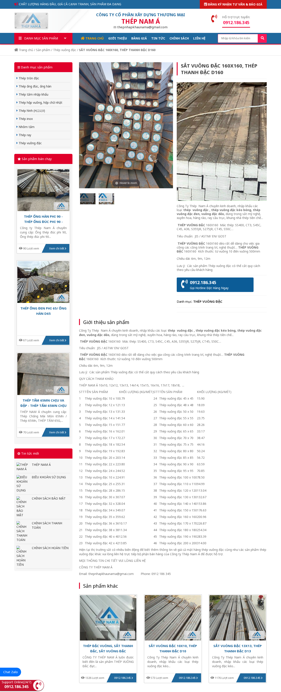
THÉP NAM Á (41, 465)
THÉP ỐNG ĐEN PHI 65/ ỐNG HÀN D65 (43, 310)
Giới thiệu (117, 38)
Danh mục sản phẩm (40, 38)
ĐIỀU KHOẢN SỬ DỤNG (49, 477)
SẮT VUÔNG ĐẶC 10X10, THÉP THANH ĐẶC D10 (173, 648)
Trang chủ (94, 38)
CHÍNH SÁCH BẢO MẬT (49, 498)
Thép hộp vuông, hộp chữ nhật (40, 102)
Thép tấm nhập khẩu (33, 94)
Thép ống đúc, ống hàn (34, 86)
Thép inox (25, 119)
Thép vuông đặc (64, 50)
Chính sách (179, 38)
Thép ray (24, 135)
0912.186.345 (122, 678)
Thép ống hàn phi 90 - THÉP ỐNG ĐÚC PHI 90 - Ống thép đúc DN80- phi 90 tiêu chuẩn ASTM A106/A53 (43, 219)
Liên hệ (199, 38)
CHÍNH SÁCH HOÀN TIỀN (50, 548)
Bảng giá (139, 38)
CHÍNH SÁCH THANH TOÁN (47, 525)
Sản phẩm (43, 50)
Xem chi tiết (57, 248)
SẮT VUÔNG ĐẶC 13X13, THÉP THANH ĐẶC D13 (237, 648)
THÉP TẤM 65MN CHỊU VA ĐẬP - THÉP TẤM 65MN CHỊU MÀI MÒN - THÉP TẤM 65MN (43, 402)
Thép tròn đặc (28, 78)
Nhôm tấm (26, 127)
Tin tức (158, 38)
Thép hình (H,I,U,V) (31, 111)
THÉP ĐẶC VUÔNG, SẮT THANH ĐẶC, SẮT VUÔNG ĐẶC (108, 648)
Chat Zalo (10, 672)
